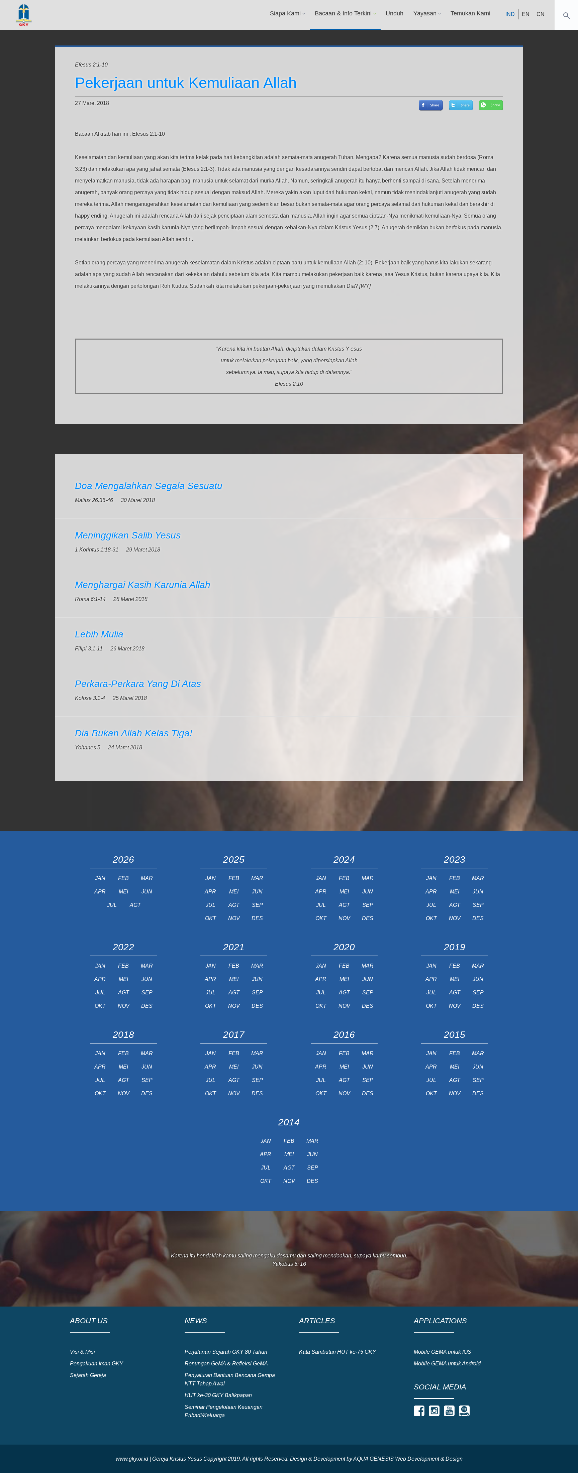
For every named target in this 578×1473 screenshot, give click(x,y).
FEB (123, 878)
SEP (257, 905)
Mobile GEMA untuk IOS (442, 1352)
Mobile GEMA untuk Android (447, 1363)
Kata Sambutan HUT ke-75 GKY (337, 1352)
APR (100, 891)
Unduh (394, 13)
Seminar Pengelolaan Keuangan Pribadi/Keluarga (224, 1411)
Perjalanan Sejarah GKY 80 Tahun (226, 1352)
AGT (135, 905)
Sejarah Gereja (88, 1375)
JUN (146, 891)
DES (257, 918)
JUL (112, 905)
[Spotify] (464, 1410)
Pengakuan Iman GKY (96, 1363)
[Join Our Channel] (449, 1410)
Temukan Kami (470, 13)
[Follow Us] (419, 1410)
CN (541, 14)
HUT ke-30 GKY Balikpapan (218, 1395)
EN (525, 14)
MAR (147, 878)
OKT (210, 918)
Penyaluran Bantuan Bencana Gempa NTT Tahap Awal (230, 1379)
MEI (123, 891)
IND (510, 14)
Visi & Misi (82, 1352)
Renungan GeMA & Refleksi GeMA (226, 1363)
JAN (100, 878)
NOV (234, 918)
